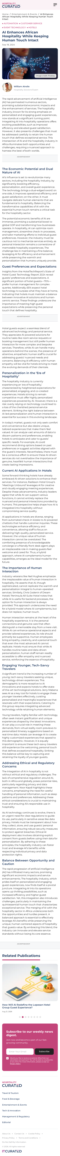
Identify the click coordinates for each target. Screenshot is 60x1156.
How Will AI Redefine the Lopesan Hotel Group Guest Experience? (26, 1006)
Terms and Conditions (28, 1138)
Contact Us (19, 1134)
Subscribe (44, 1051)
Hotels (32, 27)
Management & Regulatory (16, 1116)
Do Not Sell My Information (14, 1142)
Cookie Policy (34, 1134)
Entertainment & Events (24, 14)
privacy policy (15, 1064)
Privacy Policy (8, 1138)
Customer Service (31, 23)
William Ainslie (22, 86)
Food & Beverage (11, 1099)
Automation (11, 23)
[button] (20, 1017)
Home (5, 14)
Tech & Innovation (11, 1110)
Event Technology (15, 27)
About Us (6, 1134)
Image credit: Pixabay (45, 76)
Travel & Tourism (10, 1093)
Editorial (6, 1122)
